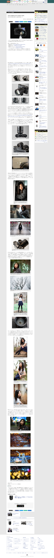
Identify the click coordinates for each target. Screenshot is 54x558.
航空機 (20, 4)
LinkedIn (30, 510)
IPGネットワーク (40, 544)
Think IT (8, 538)
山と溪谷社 (24, 543)
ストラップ (10, 4)
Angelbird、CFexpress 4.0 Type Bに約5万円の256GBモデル (43, 127)
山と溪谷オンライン (26, 544)
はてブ (21, 510)
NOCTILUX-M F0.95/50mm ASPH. (14, 63)
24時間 (39, 131)
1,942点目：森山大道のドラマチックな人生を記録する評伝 (43, 88)
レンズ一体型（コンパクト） (17, 3)
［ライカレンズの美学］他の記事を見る (20, 517)
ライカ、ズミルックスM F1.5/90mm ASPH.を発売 (16, 524)
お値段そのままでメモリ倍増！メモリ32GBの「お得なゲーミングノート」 (42, 39)
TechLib (32, 549)
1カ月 (46, 131)
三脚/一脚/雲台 (33, 3)
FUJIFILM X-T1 (41, 95)
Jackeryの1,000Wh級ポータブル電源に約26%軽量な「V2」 (42, 73)
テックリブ (31, 548)
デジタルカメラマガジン (10, 547)
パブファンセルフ (41, 543)
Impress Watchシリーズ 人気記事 (41, 130)
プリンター (40, 3)
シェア (17, 510)
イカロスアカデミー (33, 543)
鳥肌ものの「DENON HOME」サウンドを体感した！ (42, 36)
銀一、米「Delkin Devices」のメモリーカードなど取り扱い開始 (43, 61)
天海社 (39, 538)
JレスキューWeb (33, 542)
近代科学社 (24, 547)
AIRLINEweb (32, 538)
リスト (13, 510)
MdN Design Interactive (34, 547)
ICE (38, 537)
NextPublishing (16, 548)
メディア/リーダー (28, 3)
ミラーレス (8, 3)
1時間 (36, 131)
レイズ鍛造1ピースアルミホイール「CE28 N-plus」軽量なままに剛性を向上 (43, 27)
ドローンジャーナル (9, 543)
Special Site (38, 24)
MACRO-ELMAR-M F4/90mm (20, 46)
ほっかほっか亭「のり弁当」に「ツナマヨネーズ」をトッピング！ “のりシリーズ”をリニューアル (41, 139)
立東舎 (24, 542)
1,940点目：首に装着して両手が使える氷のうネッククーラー (43, 111)
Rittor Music (24, 537)
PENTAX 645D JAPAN (42, 106)
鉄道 (17, 4)
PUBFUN (39, 542)
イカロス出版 (31, 537)
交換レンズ (12, 3)
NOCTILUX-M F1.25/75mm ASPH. (25, 63)
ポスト (11, 510)
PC (7, 4)
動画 (22, 4)
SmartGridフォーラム (17, 538)
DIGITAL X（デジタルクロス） (18, 543)
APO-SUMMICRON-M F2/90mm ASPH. (19, 44)
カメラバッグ (23, 3)
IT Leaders (8, 542)
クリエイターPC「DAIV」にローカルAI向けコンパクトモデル (43, 67)
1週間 (42, 131)
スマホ (13, 4)
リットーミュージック (26, 538)
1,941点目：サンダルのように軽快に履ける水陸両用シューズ (43, 100)
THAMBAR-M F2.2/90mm (19, 47)
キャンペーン (25, 4)
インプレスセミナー (17, 542)
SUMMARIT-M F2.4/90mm (18, 45)
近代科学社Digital (26, 548)
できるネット (8, 548)
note (25, 510)
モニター (37, 3)
